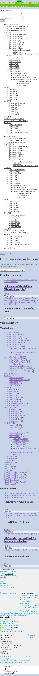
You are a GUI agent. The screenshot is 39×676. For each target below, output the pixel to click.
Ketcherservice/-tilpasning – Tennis (25, 79)
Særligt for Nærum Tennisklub (19, 366)
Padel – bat (12, 89)
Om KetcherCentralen (7, 3)
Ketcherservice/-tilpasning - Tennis (25, 448)
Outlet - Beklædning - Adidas (19, 380)
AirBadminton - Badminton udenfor (25, 348)
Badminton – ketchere (16, 38)
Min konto (7, 666)
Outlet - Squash (14, 384)
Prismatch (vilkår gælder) (10, 627)
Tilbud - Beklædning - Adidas (14, 482)
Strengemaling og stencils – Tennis (25, 77)
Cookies (3, 651)
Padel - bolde (13, 391)
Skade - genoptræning (16, 405)
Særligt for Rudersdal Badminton (20, 370)
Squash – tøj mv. (14, 111)
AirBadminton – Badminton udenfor (25, 54)
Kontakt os (34, 3)
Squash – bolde (14, 109)
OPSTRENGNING (11, 24)
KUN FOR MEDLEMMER (14, 119)
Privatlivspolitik (5, 649)
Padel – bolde (13, 93)
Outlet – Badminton (15, 125)
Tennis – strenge (14, 60)
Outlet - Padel (13, 382)
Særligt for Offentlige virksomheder (21, 368)
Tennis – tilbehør (14, 72)
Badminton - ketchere (16, 338)
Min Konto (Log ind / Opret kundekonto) (14, 6)
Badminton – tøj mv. (16, 44)
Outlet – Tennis (14, 127)
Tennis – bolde (14, 66)
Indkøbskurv (9, 673)
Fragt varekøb (9, 466)
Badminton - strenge (16, 342)
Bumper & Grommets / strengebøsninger (25, 82)
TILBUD (7, 117)
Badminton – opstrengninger (18, 26)
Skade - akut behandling (17, 403)
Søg (22, 270)
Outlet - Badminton (15, 378)
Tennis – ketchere (15, 62)
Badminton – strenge (16, 36)
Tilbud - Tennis (9, 484)
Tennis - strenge (14, 427)
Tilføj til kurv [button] (8, 511)
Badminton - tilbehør (16, 346)
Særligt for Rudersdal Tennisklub (20, 372)
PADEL (7, 87)
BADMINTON (9, 32)
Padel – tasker (13, 97)
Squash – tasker (14, 113)
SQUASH (7, 101)
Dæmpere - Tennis (19, 446)
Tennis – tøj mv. (14, 68)
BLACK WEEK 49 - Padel (13, 474)
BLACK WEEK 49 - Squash (14, 476)
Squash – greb (13, 107)
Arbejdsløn (8, 460)
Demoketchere (9, 462)
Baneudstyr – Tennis (20, 73)
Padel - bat (12, 389)
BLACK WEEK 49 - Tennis (14, 478)
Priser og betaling (6, 641)
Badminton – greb (15, 40)
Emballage (8, 464)
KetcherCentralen (6, 10)
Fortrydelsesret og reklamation (10, 645)
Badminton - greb (15, 336)
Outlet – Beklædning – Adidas (19, 132)
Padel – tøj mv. (14, 95)
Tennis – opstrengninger (17, 28)
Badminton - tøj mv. (15, 356)
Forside (2, 254)
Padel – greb (13, 91)
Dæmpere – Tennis (19, 75)
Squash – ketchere (15, 105)
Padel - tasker (13, 393)
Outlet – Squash (14, 131)
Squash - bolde (14, 409)
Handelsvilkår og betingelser (10, 647)
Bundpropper (21, 85)
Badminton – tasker (15, 46)
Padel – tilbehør (14, 99)
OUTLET (7, 123)
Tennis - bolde (13, 425)
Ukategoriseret (9, 458)
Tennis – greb (13, 64)
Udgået (6, 470)
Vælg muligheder (10, 296)
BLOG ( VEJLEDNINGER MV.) (16, 121)
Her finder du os (23, 3)
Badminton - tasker (15, 344)
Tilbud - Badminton (11, 480)
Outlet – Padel (13, 129)
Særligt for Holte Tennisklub (18, 362)
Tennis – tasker (14, 70)
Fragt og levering (6, 643)
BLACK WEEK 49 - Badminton (15, 472)
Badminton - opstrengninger (18, 340)
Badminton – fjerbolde (16, 42)
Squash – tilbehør (15, 115)
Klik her (3, 578)
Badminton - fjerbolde (16, 334)
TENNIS (7, 56)
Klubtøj (15, 364)
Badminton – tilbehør (16, 48)
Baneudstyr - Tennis (20, 439)
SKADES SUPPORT (11, 401)
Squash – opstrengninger (17, 30)
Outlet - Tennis (14, 386)
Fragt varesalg (9, 468)
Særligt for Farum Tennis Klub (19, 360)
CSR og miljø (4, 653)
